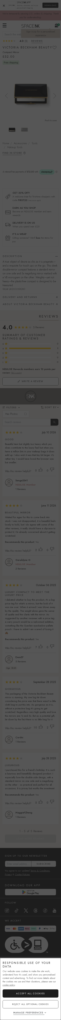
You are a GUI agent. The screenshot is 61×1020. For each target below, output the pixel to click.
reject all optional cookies (30, 1004)
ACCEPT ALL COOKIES (30, 993)
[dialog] (30, 989)
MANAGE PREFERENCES (28, 1012)
